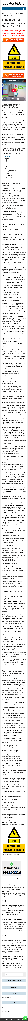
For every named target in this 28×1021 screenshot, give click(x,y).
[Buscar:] (14, 974)
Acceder (4, 1006)
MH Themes (21, 1019)
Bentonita (8, 156)
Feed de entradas (6, 1008)
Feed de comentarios (7, 1009)
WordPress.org (6, 1011)
